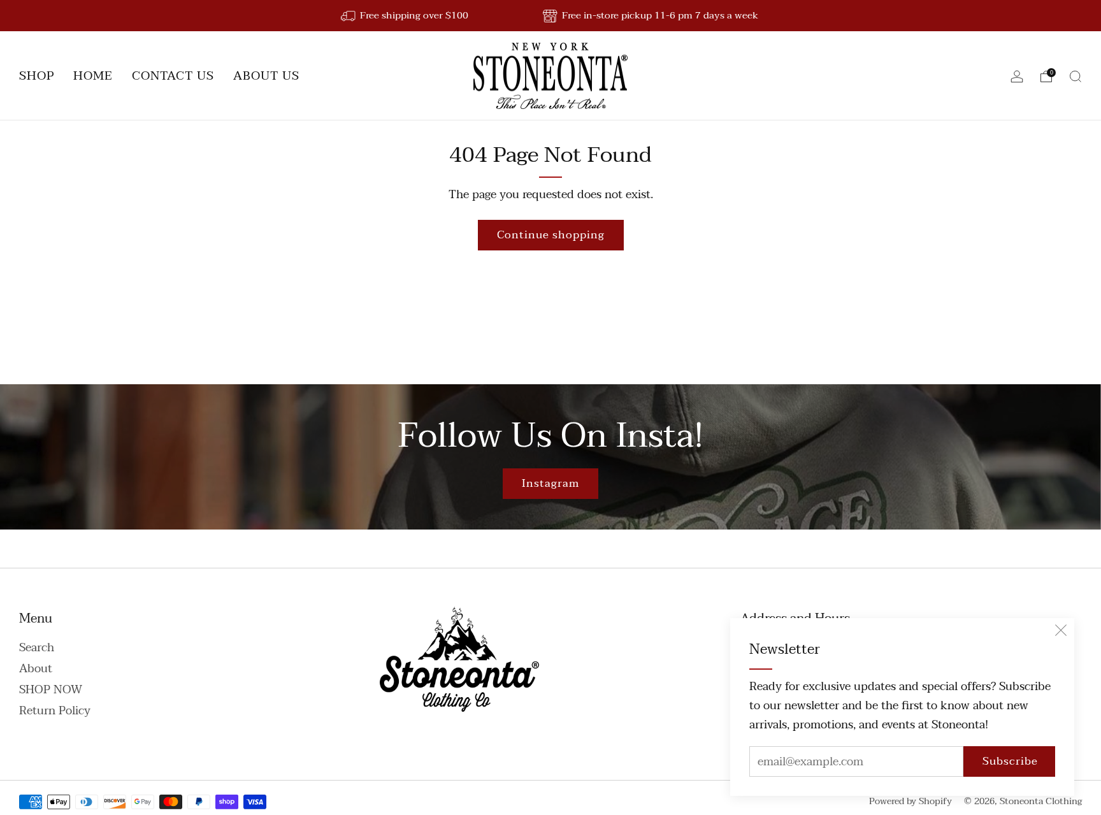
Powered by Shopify (910, 801)
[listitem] (406, 15)
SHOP (36, 76)
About (35, 669)
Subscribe (1010, 761)
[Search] (1075, 76)
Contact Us (173, 76)
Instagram (550, 483)
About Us (266, 76)
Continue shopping (551, 235)
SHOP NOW (50, 690)
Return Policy (54, 711)
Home (93, 76)
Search (36, 648)
